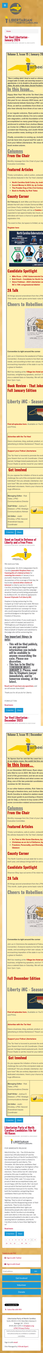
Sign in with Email (13, 1264)
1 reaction (10, 532)
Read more (9, 705)
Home (8, 31)
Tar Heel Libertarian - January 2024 (17, 38)
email (16, 1342)
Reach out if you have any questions (19, 686)
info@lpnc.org (28, 1326)
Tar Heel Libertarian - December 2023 (17, 718)
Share (19, 532)
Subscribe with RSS (14, 1309)
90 (26, 1243)
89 (22, 1243)
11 (10, 1243)
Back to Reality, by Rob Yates (24, 190)
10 (6, 1243)
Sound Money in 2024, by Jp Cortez (27, 185)
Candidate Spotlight (22, 270)
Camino (38, 210)
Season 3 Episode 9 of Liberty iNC (18, 597)
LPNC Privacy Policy (21, 1328)
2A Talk (12, 290)
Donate (21, 1292)
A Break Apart (23, 1346)
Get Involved (17, 469)
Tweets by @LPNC (9, 1253)
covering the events (13, 575)
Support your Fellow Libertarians (22, 450)
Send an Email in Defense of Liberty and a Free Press (20, 540)
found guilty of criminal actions (17, 573)
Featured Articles (20, 169)
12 (14, 1243)
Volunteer (21, 1285)
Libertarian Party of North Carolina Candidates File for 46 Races (20, 1130)
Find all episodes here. (17, 424)
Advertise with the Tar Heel (19, 436)
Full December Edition (23, 978)
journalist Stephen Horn (21, 570)
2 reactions (10, 1234)
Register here (13, 227)
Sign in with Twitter (14, 1258)
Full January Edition (21, 390)
